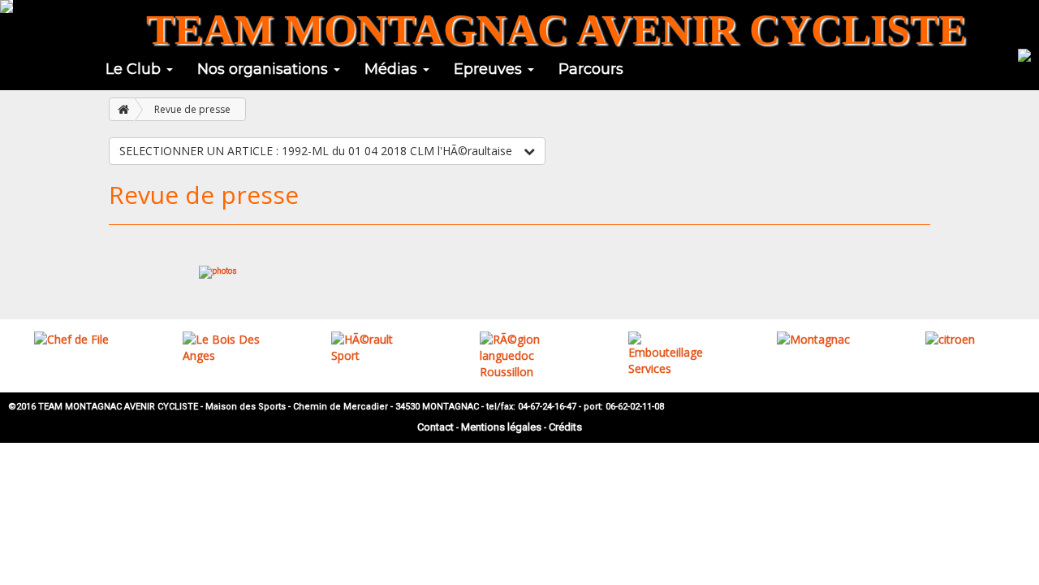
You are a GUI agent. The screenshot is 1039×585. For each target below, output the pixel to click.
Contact (435, 427)
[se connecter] (1024, 53)
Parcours (590, 69)
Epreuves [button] (490, 69)
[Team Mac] (6, 6)
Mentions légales (501, 427)
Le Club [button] (135, 69)
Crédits (565, 427)
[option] (74, 340)
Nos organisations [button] (264, 69)
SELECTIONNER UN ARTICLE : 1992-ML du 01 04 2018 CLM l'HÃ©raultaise (317, 150)
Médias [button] (392, 69)
